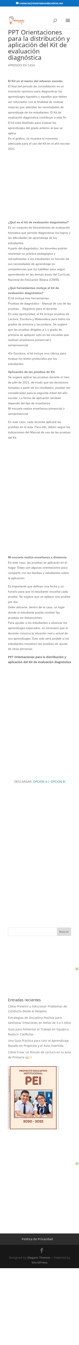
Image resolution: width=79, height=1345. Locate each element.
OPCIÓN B (57, 782)
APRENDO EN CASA (21, 65)
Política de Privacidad (37, 1239)
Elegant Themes (38, 1258)
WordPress (39, 1262)
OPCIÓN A (40, 782)
